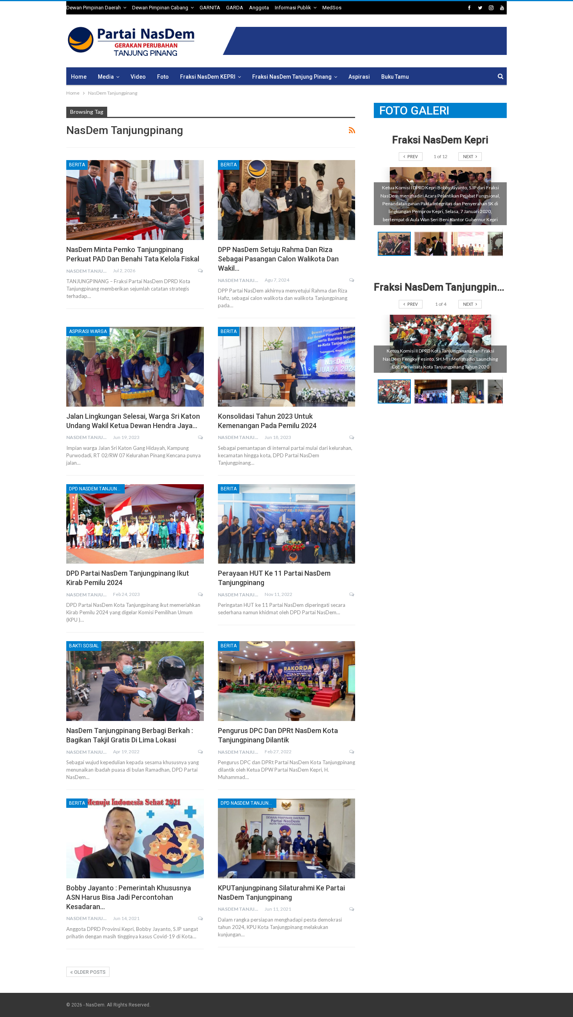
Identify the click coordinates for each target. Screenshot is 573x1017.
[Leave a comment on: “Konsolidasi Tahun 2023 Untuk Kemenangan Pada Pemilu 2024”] (352, 437)
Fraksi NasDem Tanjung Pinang (292, 77)
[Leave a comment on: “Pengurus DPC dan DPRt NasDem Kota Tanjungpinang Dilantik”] (352, 752)
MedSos (331, 8)
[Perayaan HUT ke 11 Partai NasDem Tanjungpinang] (286, 524)
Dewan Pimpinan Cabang (160, 8)
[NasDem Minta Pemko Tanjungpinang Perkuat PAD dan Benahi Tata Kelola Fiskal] (135, 200)
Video (138, 77)
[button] (432, 243)
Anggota (259, 8)
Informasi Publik (293, 8)
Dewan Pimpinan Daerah (93, 8)
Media (106, 77)
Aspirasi (359, 77)
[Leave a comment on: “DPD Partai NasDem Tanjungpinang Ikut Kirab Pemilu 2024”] (201, 594)
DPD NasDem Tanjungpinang (97, 489)
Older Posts (89, 972)
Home (79, 77)
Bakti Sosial (84, 646)
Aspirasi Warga (88, 331)
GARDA (234, 8)
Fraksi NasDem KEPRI (207, 77)
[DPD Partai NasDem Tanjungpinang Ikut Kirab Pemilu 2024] (135, 524)
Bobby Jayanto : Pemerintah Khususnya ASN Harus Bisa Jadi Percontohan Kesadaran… (128, 897)
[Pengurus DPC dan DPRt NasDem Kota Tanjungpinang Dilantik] (286, 681)
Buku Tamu (395, 77)
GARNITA (210, 8)
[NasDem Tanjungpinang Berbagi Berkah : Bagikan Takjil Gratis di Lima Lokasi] (135, 681)
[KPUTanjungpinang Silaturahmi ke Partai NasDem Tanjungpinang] (286, 838)
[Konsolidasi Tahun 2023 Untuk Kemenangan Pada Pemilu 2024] (286, 367)
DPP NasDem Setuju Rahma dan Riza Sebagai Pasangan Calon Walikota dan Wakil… (278, 258)
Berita (77, 164)
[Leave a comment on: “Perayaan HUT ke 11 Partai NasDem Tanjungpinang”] (352, 594)
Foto (163, 77)
